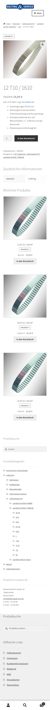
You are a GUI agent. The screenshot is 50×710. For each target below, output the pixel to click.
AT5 (17, 522)
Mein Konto (8, 705)
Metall (9, 564)
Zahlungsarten (14, 652)
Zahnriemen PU (28, 23)
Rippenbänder (15, 489)
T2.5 (17, 545)
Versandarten (13, 679)
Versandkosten (28, 102)
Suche (25, 705)
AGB (9, 674)
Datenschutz (13, 685)
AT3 (17, 517)
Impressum (12, 658)
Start (8, 23)
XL (17, 555)
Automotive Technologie (17, 470)
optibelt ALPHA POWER (22, 503)
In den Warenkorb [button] (25, 261)
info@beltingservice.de (13, 598)
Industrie (16, 23)
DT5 (17, 531)
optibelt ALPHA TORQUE (13, 157)
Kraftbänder (14, 484)
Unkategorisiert (13, 569)
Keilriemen (14, 480)
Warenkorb (38, 703)
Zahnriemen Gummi (18, 494)
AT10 (18, 513)
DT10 (18, 527)
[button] (42, 44)
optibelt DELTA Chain (22, 559)
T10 (19, 27)
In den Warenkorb (26, 138)
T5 (17, 550)
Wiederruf (11, 668)
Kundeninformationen (17, 663)
